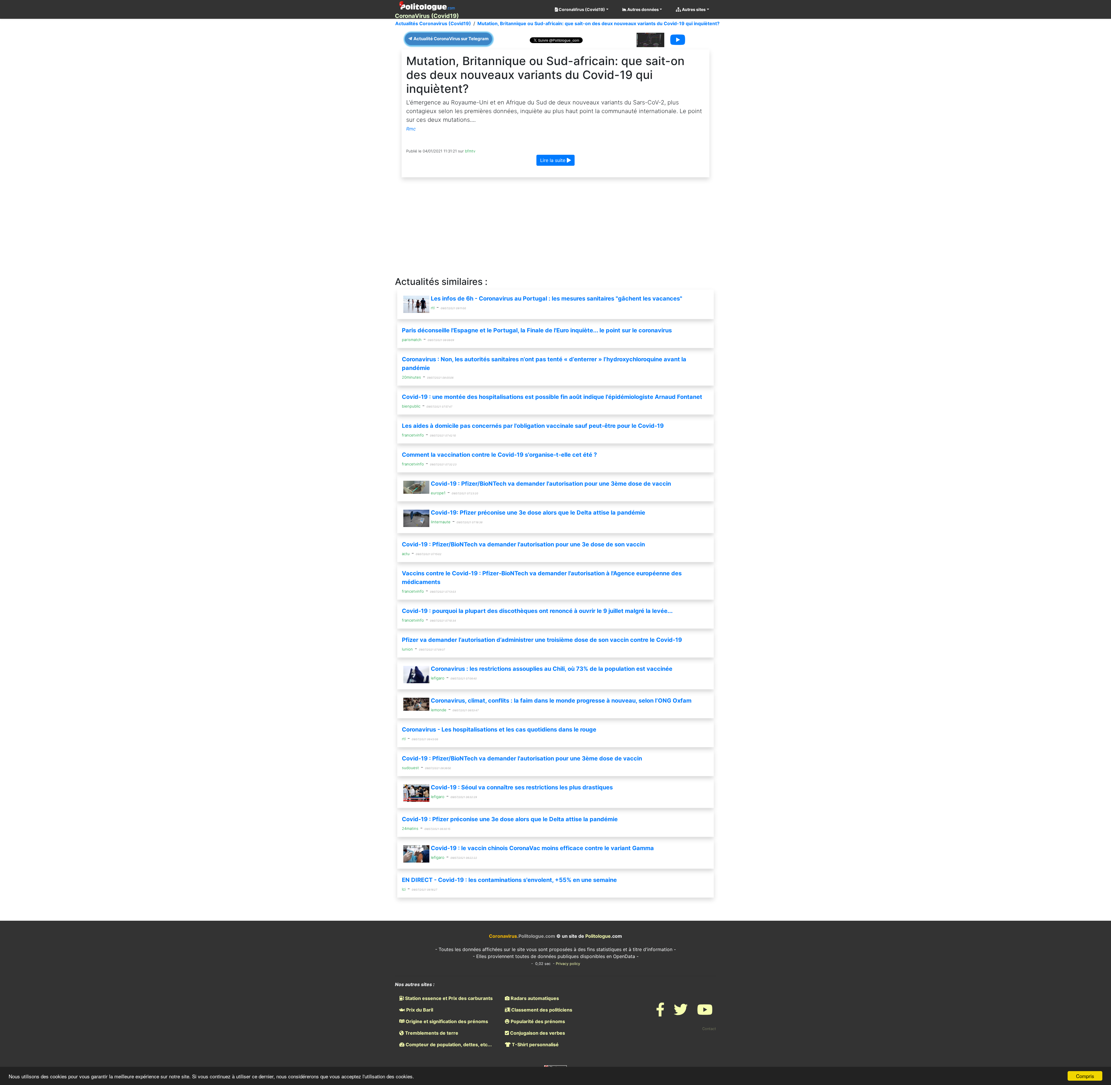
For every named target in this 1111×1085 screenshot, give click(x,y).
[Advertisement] (555, 227)
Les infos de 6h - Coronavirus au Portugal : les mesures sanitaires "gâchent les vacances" (556, 298)
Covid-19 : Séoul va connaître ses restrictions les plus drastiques (522, 787)
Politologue (598, 936)
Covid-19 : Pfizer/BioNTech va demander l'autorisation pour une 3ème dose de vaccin (551, 483)
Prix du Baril (419, 1010)
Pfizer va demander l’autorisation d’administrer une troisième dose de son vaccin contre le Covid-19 (542, 639)
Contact (709, 1029)
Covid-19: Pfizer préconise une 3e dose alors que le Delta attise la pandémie (538, 512)
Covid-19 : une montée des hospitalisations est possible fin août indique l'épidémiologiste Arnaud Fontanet (552, 396)
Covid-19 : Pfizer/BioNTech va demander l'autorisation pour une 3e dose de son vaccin (523, 544)
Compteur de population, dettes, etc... (448, 1044)
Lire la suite (553, 160)
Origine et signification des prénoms (446, 1021)
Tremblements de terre (431, 1033)
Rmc (411, 129)
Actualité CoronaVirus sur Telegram (451, 38)
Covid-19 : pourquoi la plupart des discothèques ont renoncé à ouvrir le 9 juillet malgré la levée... (537, 610)
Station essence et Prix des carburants (448, 998)
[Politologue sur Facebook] (660, 1013)
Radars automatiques (534, 998)
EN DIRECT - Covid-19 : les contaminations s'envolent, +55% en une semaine (509, 879)
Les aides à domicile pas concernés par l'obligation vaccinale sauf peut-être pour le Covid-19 (533, 425)
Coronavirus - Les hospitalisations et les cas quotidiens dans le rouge (499, 729)
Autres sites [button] (693, 9)
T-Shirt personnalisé (535, 1044)
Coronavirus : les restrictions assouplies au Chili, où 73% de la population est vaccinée (551, 668)
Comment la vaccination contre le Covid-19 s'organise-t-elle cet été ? (499, 454)
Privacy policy (568, 963)
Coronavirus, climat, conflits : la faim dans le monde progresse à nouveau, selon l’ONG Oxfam (561, 700)
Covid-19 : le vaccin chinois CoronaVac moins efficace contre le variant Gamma (542, 848)
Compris (1085, 1076)
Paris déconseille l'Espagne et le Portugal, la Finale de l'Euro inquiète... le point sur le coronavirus (537, 330)
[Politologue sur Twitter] (681, 1013)
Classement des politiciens (541, 1010)
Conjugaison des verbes (537, 1033)
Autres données (642, 9)
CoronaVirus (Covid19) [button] (581, 9)
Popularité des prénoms (537, 1021)
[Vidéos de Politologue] (705, 1013)
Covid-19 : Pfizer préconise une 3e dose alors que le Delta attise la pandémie (510, 819)
